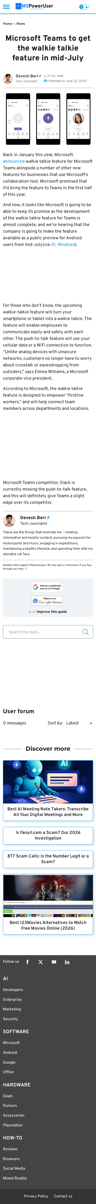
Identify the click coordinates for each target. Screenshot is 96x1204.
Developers (13, 990)
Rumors (10, 1105)
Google (9, 1062)
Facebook (27, 962)
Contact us (63, 1196)
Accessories (14, 1115)
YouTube (54, 962)
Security (10, 1019)
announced (14, 161)
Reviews (10, 1149)
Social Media (14, 1168)
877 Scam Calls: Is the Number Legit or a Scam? (48, 859)
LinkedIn (67, 962)
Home (7, 24)
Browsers (11, 1159)
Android (10, 1052)
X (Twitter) (40, 962)
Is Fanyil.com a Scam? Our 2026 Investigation (48, 835)
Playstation (13, 1125)
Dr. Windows (63, 245)
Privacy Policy (36, 1196)
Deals (8, 1096)
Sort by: (55, 723)
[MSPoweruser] (34, 6)
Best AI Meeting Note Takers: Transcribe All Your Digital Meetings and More (48, 812)
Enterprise (12, 999)
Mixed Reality (15, 1178)
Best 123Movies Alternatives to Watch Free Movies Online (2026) (48, 925)
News (20, 24)
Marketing (12, 1009)
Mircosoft (11, 1043)
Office (8, 1072)
